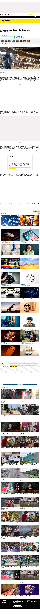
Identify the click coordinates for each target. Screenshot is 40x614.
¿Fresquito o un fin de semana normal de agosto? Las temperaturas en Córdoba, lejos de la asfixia (28, 400)
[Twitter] (20, 37)
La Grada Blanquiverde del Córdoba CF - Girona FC (28, 552)
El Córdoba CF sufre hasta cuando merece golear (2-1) (9, 493)
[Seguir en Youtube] (33, 601)
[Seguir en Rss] (36, 601)
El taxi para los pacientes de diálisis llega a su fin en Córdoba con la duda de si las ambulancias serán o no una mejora (10, 464)
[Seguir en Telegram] (30, 601)
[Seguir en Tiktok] (34, 601)
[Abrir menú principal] (39, 14)
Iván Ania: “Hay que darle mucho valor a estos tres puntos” (28, 567)
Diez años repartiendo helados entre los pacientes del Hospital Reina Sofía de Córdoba (9, 448)
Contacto (20, 612)
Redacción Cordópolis (3, 72)
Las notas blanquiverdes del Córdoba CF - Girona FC (9, 566)
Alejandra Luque (2, 466)
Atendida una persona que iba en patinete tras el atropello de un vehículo (29, 508)
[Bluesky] (18, 37)
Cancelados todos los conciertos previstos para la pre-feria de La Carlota (29, 596)
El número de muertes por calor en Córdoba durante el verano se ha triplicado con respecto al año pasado (29, 464)
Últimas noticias (3, 540)
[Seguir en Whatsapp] (35, 601)
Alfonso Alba (21, 401)
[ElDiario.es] (36, 16)
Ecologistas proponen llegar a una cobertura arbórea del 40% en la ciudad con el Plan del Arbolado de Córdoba (10, 416)
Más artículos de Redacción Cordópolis (6, 418)
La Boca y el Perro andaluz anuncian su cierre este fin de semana (29, 448)
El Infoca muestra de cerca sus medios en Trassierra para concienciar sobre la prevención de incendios (10, 522)
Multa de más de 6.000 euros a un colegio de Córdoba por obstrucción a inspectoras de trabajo (10, 479)
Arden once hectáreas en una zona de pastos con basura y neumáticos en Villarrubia (29, 537)
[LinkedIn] (21, 37)
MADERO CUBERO (3, 553)
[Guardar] (23, 37)
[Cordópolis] (5, 600)
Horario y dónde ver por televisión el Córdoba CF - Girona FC (29, 416)
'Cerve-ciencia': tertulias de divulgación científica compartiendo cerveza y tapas (8, 596)
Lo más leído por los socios (5, 387)
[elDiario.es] (5, 602)
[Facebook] (16, 37)
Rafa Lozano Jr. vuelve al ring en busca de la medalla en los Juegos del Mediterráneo (10, 508)
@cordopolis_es (3, 419)
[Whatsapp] (14, 37)
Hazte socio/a (31, 14)
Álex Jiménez (2, 509)
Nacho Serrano (2, 494)
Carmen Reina (2, 402)
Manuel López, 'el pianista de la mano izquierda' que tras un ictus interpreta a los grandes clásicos (10, 433)
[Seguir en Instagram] (31, 601)
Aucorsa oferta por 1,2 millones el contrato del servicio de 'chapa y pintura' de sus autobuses (29, 479)
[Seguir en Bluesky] (27, 601)
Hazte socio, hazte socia (15, 370)
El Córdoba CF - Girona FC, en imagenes (7, 552)
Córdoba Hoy (3, 16)
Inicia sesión (35, 14)
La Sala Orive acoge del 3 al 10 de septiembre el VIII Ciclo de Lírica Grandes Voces (29, 433)
